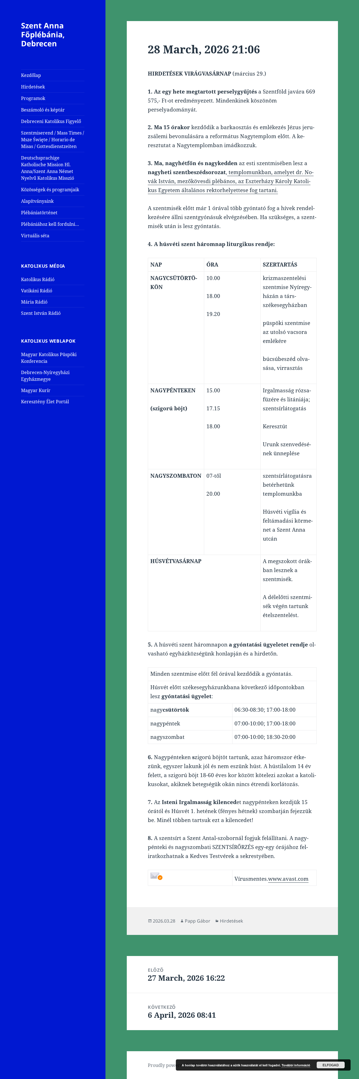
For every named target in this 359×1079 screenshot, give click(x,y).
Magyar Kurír (35, 390)
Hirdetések (33, 87)
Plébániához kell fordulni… (50, 224)
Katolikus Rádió (37, 279)
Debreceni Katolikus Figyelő (51, 121)
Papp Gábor (197, 921)
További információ (296, 1065)
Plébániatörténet (39, 213)
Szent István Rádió (41, 313)
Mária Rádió (34, 302)
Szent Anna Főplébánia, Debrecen (43, 34)
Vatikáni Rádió (36, 291)
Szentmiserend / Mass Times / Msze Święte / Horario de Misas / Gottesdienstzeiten (52, 139)
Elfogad (331, 1064)
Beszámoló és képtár (43, 110)
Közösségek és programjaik (50, 189)
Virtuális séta (35, 236)
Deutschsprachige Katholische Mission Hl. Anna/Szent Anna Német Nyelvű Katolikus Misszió (47, 168)
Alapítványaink (37, 201)
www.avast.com (288, 878)
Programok (33, 98)
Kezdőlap (31, 75)
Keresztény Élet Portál (45, 402)
